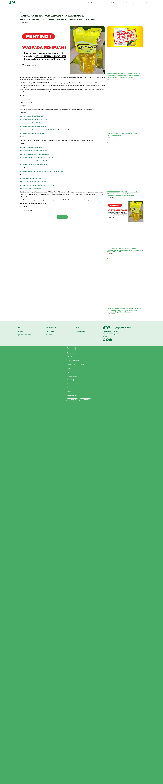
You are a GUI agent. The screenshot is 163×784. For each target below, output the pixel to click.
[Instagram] (110, 339)
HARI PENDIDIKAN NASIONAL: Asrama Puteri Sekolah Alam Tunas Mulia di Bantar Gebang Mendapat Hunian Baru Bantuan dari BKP (123, 193)
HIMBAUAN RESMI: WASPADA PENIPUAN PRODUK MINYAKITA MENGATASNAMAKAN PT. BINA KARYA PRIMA (125, 250)
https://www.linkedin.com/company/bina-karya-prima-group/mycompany (42, 171)
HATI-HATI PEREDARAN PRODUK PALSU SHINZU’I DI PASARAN (122, 134)
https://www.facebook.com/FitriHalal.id (32, 123)
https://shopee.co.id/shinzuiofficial (30, 178)
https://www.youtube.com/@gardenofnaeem (33, 164)
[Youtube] (104, 339)
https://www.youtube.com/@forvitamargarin (33, 150)
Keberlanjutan (105, 2)
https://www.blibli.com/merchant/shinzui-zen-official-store (38, 185)
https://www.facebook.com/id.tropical (31, 116)
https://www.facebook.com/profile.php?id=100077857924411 (39, 130)
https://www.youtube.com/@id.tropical (32, 147)
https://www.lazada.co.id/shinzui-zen (31, 188)
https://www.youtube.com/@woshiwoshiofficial (34, 154)
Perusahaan (91, 2)
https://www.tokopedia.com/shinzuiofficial (33, 181)
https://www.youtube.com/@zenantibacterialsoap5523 (36, 157)
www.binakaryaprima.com (28, 99)
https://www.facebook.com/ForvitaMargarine (33, 119)
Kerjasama (114, 2)
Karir (120, 2)
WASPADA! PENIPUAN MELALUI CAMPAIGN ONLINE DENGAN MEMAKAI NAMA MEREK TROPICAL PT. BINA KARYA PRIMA (123, 75)
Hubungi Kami (133, 2)
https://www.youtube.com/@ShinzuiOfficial (33, 161)
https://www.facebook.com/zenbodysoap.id (33, 126)
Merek (97, 2)
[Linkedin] (107, 339)
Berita (125, 2)
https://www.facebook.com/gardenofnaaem (33, 133)
